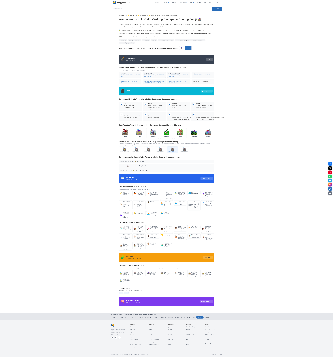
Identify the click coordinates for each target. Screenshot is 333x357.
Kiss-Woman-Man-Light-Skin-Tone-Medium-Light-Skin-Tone (138, 229)
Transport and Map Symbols (200, 81)
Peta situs (214, 354)
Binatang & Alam (153, 342)
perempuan (146, 40)
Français (134, 317)
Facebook (170, 332)
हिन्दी (194, 317)
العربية (188, 317)
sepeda (154, 40)
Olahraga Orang (144, 15)
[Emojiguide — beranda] (112, 325)
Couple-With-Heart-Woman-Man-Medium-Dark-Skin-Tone (152, 229)
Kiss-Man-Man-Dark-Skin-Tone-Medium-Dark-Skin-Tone (166, 229)
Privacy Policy (209, 332)
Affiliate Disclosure (210, 334)
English (114, 317)
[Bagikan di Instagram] (330, 184)
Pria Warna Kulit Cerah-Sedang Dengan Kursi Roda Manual (207, 237)
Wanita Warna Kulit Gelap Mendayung (138, 193)
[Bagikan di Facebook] (330, 164)
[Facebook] (112, 337)
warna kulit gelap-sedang (127, 43)
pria (121, 293)
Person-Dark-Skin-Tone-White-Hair (152, 236)
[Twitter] (115, 337)
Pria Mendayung (138, 213)
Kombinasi (183, 2)
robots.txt (219, 354)
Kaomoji (211, 2)
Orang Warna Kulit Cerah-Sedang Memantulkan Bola (125, 204)
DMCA (207, 337)
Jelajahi (157, 2)
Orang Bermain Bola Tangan (125, 193)
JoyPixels (170, 342)
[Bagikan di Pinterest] (330, 172)
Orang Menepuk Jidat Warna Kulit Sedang (180, 228)
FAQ (218, 2)
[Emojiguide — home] (121, 2)
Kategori (166, 2)
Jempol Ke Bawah (151, 243)
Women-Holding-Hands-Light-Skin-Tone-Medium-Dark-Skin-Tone (125, 246)
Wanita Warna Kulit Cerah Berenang (180, 203)
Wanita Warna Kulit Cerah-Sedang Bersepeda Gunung (125, 273)
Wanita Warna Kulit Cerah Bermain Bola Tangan (207, 194)
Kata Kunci (189, 329)
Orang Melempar (151, 202)
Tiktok (169, 344)
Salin (188, 48)
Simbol (132, 334)
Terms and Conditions (211, 329)
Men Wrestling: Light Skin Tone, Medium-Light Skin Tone (193, 205)
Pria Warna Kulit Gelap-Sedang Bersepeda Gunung (206, 273)
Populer (199, 2)
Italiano (141, 317)
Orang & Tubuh (133, 15)
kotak (126, 293)
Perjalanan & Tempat (135, 337)
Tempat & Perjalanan (154, 337)
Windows (170, 334)
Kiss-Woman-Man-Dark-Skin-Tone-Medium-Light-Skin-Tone (207, 229)
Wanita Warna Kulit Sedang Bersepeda (180, 193)
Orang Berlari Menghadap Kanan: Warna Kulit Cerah (125, 236)
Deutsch (127, 317)
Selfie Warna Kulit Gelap (193, 227)
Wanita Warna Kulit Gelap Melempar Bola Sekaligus (125, 215)
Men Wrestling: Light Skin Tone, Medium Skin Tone (166, 195)
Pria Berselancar (193, 192)
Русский (163, 317)
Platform (174, 2)
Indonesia (199, 317)
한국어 (183, 317)
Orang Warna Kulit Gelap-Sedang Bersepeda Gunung (193, 273)
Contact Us (208, 339)
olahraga (137, 40)
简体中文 (170, 317)
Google (170, 329)
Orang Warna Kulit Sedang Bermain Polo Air (166, 203)
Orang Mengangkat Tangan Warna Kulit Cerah (180, 236)
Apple (169, 327)
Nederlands (148, 317)
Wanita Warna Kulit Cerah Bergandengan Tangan (139, 236)
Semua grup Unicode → (136, 347)
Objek (131, 332)
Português (156, 317)
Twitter (169, 337)
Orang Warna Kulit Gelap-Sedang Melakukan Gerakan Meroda (138, 205)
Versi (192, 2)
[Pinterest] (119, 337)
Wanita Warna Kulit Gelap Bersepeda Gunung (166, 272)
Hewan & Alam (134, 342)
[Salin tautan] (330, 189)
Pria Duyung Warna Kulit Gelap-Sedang (125, 228)
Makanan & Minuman (135, 344)
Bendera (132, 329)
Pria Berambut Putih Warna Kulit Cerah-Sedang (166, 244)
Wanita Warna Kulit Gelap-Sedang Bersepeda (180, 272)
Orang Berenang (165, 213)
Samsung (170, 339)
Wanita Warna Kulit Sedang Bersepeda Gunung (138, 272)
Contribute (208, 327)
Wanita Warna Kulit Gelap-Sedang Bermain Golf (207, 203)
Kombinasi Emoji (190, 327)
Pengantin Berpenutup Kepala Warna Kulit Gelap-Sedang (138, 245)
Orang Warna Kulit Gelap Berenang (152, 214)
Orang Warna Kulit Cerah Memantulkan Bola (152, 194)
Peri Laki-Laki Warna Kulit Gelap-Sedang (193, 236)
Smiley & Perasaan (154, 339)
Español (120, 317)
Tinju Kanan (165, 235)
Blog (205, 2)
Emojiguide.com (123, 15)
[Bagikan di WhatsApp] (330, 176)
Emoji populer (190, 337)
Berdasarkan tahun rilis (192, 332)
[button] (130, 75)
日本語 (177, 317)
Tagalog (207, 317)
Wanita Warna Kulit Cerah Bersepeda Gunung (152, 272)
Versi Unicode (190, 334)
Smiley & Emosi (134, 339)
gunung (131, 40)
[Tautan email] (330, 193)
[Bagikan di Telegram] (330, 180)
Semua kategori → (154, 347)
